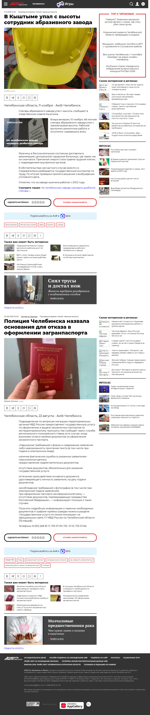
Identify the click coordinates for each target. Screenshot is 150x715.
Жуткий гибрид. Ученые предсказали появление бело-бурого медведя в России (129, 362)
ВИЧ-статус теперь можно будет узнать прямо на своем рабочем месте (32, 257)
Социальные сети (131, 658)
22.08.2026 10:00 (11, 316)
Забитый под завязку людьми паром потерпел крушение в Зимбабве (127, 426)
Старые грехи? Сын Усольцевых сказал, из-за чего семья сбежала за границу (128, 343)
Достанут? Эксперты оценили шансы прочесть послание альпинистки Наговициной (129, 372)
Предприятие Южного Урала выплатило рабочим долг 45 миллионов (30, 248)
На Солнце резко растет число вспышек (125, 180)
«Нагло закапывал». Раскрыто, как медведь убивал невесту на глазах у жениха (128, 352)
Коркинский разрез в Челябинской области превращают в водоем (122, 33)
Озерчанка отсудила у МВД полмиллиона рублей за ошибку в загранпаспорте (32, 598)
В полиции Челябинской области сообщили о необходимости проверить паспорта (78, 588)
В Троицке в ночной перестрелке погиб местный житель (78, 256)
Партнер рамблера (49, 704)
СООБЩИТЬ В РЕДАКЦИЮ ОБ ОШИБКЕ (100, 665)
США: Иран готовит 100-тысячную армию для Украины (126, 397)
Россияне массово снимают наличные (123, 151)
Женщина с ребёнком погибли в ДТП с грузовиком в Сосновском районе (122, 45)
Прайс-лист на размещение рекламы (41, 661)
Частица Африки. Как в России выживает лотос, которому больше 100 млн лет (128, 333)
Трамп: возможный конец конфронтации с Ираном (122, 387)
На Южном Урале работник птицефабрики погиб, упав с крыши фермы (30, 266)
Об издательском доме (35, 658)
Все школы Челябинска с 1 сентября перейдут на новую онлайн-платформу (122, 57)
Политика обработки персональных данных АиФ (85, 661)
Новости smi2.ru (14, 307)
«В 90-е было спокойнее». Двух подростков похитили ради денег (127, 134)
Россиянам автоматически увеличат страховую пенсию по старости (127, 416)
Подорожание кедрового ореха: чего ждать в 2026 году (128, 170)
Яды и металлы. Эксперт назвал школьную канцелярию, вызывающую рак (126, 96)
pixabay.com (9, 91)
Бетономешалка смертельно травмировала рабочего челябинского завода (76, 248)
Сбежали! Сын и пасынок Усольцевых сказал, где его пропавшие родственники (129, 106)
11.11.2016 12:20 (10, 12)
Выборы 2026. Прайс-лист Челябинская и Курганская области (52, 665)
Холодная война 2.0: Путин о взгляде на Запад (128, 407)
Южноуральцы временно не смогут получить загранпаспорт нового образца (31, 607)
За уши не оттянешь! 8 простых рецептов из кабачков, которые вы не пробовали (129, 125)
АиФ (21, 401)
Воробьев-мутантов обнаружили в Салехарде (127, 189)
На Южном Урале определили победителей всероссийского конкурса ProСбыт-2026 (122, 69)
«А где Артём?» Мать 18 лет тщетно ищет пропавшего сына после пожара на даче (127, 87)
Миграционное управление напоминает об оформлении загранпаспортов (76, 598)
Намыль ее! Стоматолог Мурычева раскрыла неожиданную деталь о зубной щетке (127, 323)
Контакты (115, 658)
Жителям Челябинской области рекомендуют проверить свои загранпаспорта (31, 588)
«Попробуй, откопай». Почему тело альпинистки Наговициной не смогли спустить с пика (128, 116)
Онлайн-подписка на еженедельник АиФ (68, 658)
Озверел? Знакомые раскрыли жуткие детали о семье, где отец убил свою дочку (122, 22)
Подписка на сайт (99, 658)
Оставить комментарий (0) (75, 202)
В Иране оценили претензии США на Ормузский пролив (128, 160)
